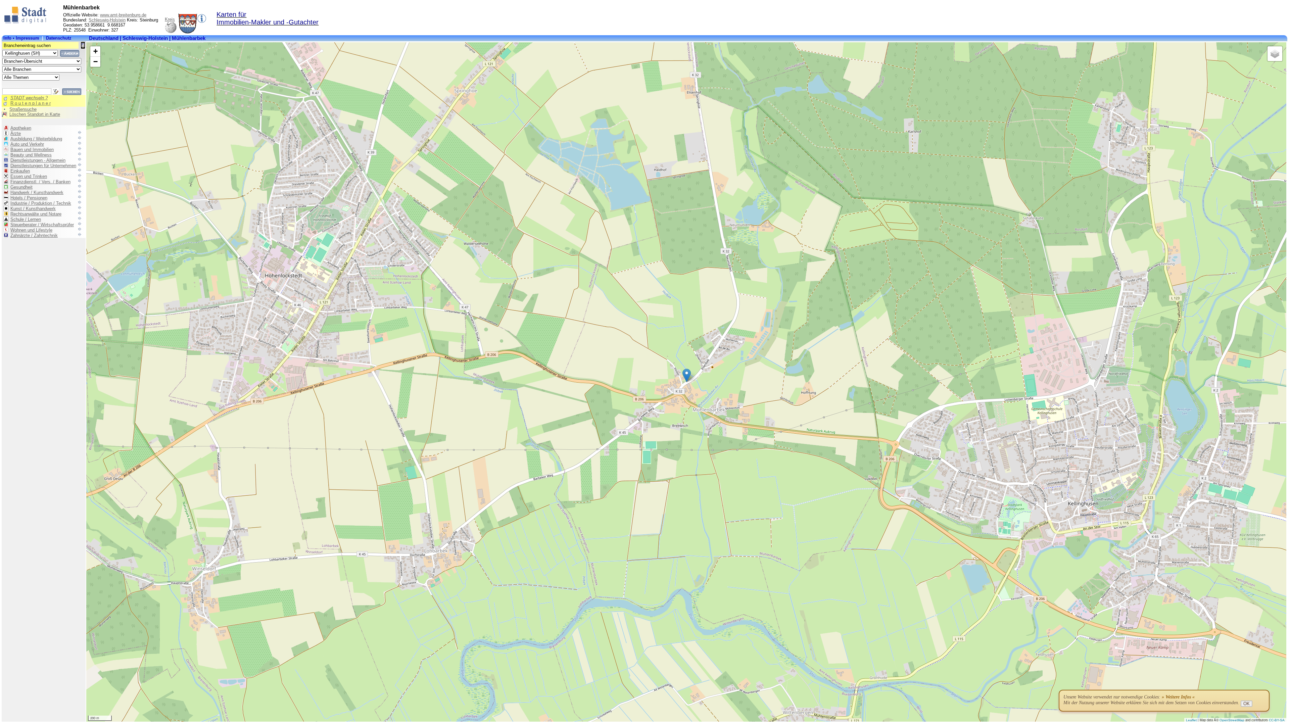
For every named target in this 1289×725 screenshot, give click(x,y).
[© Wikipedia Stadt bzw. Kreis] (187, 32)
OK (1246, 703)
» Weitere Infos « (1178, 696)
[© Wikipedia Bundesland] (171, 32)
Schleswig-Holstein (107, 19)
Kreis (170, 19)
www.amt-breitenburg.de (123, 14)
